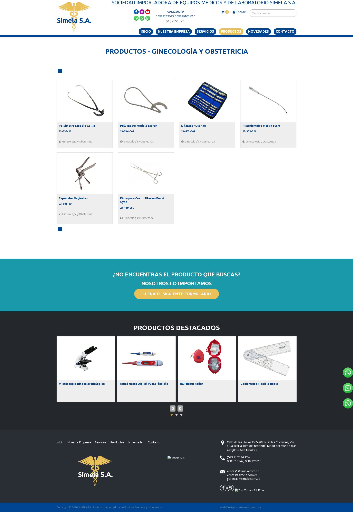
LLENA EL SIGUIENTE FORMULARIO (176, 294)
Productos (231, 31)
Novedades (258, 31)
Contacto (285, 31)
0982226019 (175, 11)
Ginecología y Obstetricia (76, 141)
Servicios (205, 31)
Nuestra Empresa (174, 31)
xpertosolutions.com (248, 507)
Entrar (240, 12)
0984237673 (166, 16)
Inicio (146, 31)
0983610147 (184, 16)
